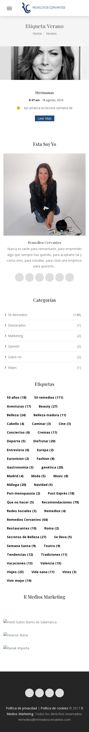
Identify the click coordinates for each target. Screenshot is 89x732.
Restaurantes (22, 528)
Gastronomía (20, 467)
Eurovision (18, 458)
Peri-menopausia (23, 493)
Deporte (16, 441)
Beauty (48, 406)
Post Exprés (61, 493)
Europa (45, 450)
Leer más (45, 118)
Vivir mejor (19, 580)
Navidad (43, 484)
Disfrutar (44, 441)
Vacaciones (20, 563)
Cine (65, 423)
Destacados (17, 325)
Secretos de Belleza (26, 537)
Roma (51, 528)
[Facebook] (39, 693)
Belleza (16, 415)
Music (60, 476)
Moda (38, 476)
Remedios (55, 511)
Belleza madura (50, 415)
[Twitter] (49, 693)
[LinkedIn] (59, 693)
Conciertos (18, 432)
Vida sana (43, 572)
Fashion (46, 458)
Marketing (15, 336)
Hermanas (44, 92)
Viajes (12, 367)
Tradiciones (54, 554)
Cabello (15, 423)
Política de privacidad (21, 708)
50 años (16, 397)
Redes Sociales (22, 511)
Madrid (15, 476)
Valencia (50, 563)
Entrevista (18, 450)
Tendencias (20, 554)
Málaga (16, 484)
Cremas (47, 432)
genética (52, 467)
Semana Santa (21, 546)
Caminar (41, 423)
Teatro (52, 546)
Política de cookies (54, 708)
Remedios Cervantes (27, 519)
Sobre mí (14, 357)
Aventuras (19, 406)
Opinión (13, 346)
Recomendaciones (60, 502)
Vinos (69, 572)
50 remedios (48, 397)
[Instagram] (29, 693)
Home (37, 33)
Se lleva (63, 537)
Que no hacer (20, 502)
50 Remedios (17, 315)
